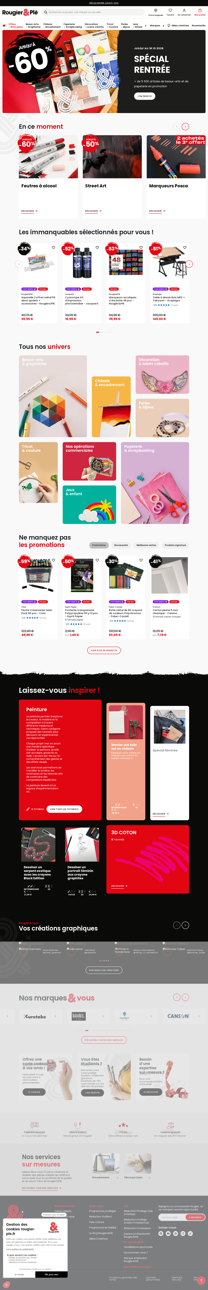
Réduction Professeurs (137, 1228)
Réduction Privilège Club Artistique (138, 1213)
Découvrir (27, 211)
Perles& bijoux (146, 405)
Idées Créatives (98, 1238)
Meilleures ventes (146, 545)
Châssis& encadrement (110, 382)
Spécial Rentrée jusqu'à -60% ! (104, 3)
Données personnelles (153, 1278)
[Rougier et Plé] (14, 1217)
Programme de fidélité (102, 1227)
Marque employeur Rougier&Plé (135, 1260)
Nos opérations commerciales (80, 448)
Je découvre (150, 1092)
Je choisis (34, 1092)
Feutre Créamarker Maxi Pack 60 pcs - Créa (36, 612)
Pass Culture (96, 1222)
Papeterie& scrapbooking (139, 448)
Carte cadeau (63, 1211)
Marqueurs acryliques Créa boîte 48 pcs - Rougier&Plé (122, 300)
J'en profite (145, 96)
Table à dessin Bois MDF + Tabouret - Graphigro (169, 299)
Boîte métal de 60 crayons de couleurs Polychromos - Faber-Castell (125, 613)
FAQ (57, 1222)
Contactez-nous (65, 1216)
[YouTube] (168, 1233)
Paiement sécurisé (177, 1278)
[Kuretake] (40, 1016)
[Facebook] (160, 1233)
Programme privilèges (102, 1211)
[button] (184, 12)
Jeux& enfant (74, 491)
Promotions (99, 545)
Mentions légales (11, 1277)
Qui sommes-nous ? (136, 1252)
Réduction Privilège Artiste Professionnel (136, 1221)
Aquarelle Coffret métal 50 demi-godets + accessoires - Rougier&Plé (38, 300)
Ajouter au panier (41, 318)
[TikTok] (190, 1233)
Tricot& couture (31, 448)
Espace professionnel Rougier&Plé (137, 1235)
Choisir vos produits (84, 633)
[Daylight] (136, 1016)
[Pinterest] (175, 1233)
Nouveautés (121, 545)
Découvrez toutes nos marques (104, 1040)
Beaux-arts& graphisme (34, 361)
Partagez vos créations (104, 970)
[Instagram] (183, 1233)
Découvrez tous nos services (40, 1188)
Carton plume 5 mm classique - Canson (165, 612)
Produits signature (175, 545)
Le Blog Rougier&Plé (101, 1233)
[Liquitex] (88, 1016)
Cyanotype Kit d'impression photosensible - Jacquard (81, 300)
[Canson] (184, 1016)
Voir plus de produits (104, 650)
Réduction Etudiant (100, 1216)
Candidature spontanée (138, 1247)
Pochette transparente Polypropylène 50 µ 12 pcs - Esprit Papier (81, 613)
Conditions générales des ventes (123, 1278)
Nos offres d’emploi (137, 1267)
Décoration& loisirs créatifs (154, 361)
